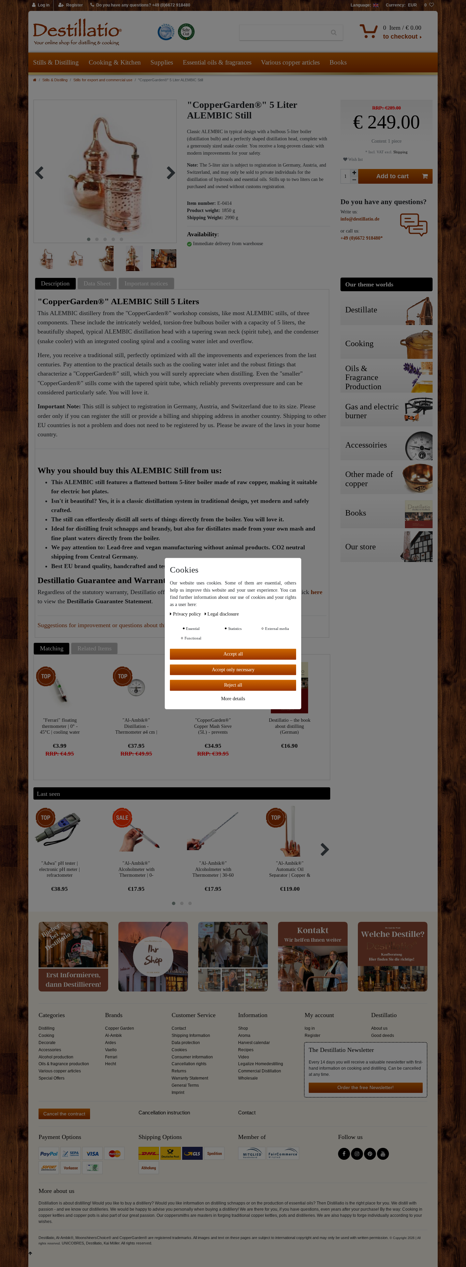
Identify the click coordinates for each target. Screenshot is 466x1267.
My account (319, 1015)
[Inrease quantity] (354, 173)
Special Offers (51, 1078)
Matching (51, 648)
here (316, 592)
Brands (113, 1015)
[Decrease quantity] (354, 180)
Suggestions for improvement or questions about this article (111, 625)
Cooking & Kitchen (115, 62)
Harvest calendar (254, 1042)
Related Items (94, 648)
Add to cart (392, 176)
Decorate (47, 1042)
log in (310, 1028)
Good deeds (382, 1035)
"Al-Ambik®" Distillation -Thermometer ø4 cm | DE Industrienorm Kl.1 (136, 726)
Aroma (244, 1035)
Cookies (179, 1049)
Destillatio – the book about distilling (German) (289, 726)
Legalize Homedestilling (260, 1063)
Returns (179, 1071)
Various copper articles (290, 62)
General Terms (185, 1085)
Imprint (178, 1092)
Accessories (50, 1049)
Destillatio (384, 1015)
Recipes (245, 1049)
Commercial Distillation (259, 1071)
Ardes (110, 1042)
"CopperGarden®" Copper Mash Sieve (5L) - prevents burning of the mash (212, 726)
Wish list (355, 159)
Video (243, 1057)
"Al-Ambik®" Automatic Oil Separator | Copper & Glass (289, 869)
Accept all (233, 654)
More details (233, 698)
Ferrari (111, 1057)
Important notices (146, 283)
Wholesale (248, 1078)
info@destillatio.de (359, 219)
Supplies (161, 62)
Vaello (111, 1049)
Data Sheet (97, 283)
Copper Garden (119, 1028)
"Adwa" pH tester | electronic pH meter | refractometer (59, 869)
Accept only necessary (233, 669)
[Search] (334, 33)
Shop (243, 1028)
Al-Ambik (113, 1035)
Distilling (47, 1028)
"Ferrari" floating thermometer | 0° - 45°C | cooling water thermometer (60, 726)
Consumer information (192, 1057)
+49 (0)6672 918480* (361, 238)
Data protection (186, 1042)
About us (379, 1028)
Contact (179, 1028)
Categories (52, 1015)
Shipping (400, 152)
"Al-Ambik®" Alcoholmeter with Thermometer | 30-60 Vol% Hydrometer (213, 869)
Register (312, 1035)
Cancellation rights (189, 1063)
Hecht (110, 1063)
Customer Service (194, 1015)
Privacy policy (187, 614)
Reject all (233, 685)
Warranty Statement (190, 1078)
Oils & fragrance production (64, 1063)
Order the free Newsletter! (365, 1087)
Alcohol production (56, 1057)
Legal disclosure (223, 614)
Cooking (46, 1035)
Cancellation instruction (164, 1112)
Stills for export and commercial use (102, 80)
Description (55, 283)
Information (252, 1015)
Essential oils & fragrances (217, 62)
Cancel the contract (64, 1113)
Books (338, 62)
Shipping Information (191, 1035)
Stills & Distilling (56, 62)
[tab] (56, 284)
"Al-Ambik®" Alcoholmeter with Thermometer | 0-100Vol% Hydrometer (136, 869)
